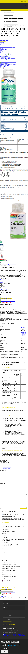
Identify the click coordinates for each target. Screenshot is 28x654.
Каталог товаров (6, 10)
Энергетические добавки (9, 576)
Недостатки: (2, 483)
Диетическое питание (8, 547)
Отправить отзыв (23, 508)
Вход (19, 1)
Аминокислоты (6, 529)
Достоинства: (3, 470)
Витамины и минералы (8, 531)
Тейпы (3, 572)
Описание (2, 57)
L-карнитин (5, 537)
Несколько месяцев (7, 467)
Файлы (1, 66)
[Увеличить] (8, 104)
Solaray (1, 282)
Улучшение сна (6, 574)
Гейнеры (4, 533)
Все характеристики (4, 279)
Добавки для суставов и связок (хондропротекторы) (11, 545)
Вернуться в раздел (4, 54)
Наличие (2, 65)
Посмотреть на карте (7, 621)
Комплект (2, 56)
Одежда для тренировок (8, 560)
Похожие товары (3, 64)
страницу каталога (17, 518)
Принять (4, 651)
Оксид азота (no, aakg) (8, 562)
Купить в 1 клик (11, 301)
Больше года (5, 464)
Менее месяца (6, 466)
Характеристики (3, 58)
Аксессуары (2, 59)
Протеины (4, 535)
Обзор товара (3, 55)
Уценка (4, 578)
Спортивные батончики (8, 570)
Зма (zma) (4, 552)
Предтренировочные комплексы (11, 566)
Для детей (7, 580)
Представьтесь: (3, 508)
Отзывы (1, 63)
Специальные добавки (8, 568)
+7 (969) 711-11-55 (9, 625)
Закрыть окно (3, 596)
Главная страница (5, 521)
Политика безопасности (14, 645)
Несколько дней (6, 468)
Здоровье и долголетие (8, 554)
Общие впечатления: (4, 495)
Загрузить (2, 289)
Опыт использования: (4, 462)
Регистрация (23, 1)
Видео (1, 67)
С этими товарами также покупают (7, 60)
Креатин (4, 556)
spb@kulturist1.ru (11, 628)
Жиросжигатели (6, 550)
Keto (3, 558)
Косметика (5, 583)
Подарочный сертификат (9, 564)
